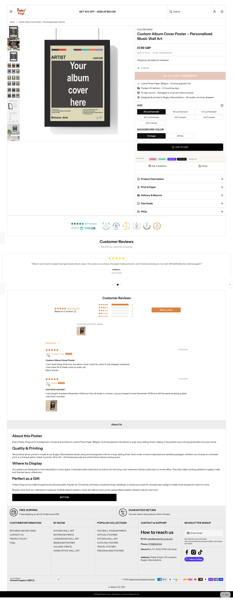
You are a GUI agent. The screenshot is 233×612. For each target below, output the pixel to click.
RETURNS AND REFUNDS (23, 530)
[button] (222, 11)
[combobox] (189, 11)
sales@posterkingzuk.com (160, 539)
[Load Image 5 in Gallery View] (13, 81)
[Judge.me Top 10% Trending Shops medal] (157, 226)
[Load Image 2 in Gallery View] (13, 44)
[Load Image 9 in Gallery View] (13, 130)
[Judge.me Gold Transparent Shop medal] (126, 226)
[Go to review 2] (115, 284)
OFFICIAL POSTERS (107, 534)
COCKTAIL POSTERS (107, 542)
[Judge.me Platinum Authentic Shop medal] (106, 226)
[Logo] (21, 11)
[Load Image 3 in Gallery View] (13, 56)
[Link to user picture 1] (51, 406)
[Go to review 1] (113, 284)
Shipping (141, 60)
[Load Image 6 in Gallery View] (13, 93)
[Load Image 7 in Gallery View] (13, 105)
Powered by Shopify (147, 579)
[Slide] (222, 105)
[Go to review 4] (120, 285)
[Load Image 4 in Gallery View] (13, 69)
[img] (52, 350)
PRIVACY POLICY (18, 538)
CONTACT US (16, 534)
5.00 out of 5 (73, 308)
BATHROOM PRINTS (64, 534)
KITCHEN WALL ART (64, 530)
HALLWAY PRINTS (63, 546)
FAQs (12, 542)
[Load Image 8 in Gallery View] (13, 118)
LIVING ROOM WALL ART (66, 538)
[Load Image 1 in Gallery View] (13, 32)
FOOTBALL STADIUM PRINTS (111, 530)
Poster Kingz (134, 579)
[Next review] (230, 285)
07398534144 (155, 544)
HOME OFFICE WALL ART (67, 550)
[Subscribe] (219, 533)
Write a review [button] (166, 310)
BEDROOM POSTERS (64, 542)
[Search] (169, 11)
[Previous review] (3, 285)
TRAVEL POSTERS (106, 546)
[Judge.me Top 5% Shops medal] (147, 226)
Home (12, 22)
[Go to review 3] (117, 284)
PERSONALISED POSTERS (110, 550)
